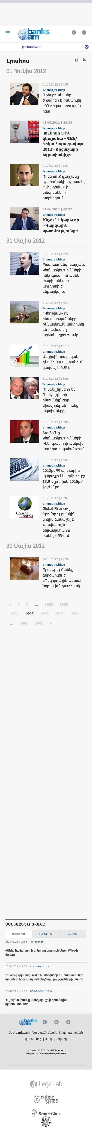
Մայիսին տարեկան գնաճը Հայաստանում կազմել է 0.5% (62, 362)
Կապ (49, 1039)
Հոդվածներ (37, 941)
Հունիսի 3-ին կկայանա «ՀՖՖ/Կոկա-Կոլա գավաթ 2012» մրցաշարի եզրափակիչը (63, 143)
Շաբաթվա (45, 933)
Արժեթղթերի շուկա (41, 991)
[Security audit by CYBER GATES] (46, 1099)
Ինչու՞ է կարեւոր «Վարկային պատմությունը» (61, 225)
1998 (74, 613)
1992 (49, 604)
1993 (63, 604)
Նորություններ (40, 966)
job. (31, 47)
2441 (24, 623)
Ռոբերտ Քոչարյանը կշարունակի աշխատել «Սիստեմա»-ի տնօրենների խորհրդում (64, 187)
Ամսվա (72, 933)
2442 (39, 623)
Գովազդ (61, 1039)
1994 (14, 613)
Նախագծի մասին (45, 1032)
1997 (59, 613)
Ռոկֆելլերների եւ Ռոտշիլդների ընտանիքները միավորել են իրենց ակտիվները (60, 400)
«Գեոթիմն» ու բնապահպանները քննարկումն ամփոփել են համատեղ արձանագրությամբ (63, 324)
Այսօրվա (18, 933)
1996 (44, 613)
